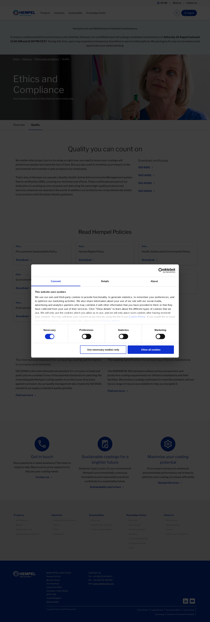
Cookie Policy (137, 316)
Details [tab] (105, 281)
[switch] (86, 336)
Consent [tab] (56, 281)
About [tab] (154, 281)
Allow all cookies (150, 349)
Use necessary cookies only (103, 349)
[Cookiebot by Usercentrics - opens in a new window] (161, 270)
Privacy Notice (111, 320)
